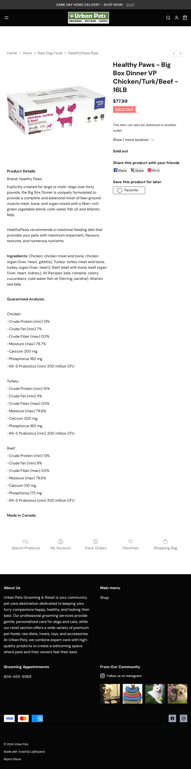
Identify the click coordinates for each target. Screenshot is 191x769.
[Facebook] (172, 718)
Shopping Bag (165, 548)
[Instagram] (183, 718)
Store (27, 53)
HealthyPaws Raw (83, 53)
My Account (60, 548)
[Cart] (185, 17)
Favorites (130, 548)
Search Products (26, 548)
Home (12, 53)
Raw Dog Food (50, 53)
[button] (129, 190)
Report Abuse (12, 759)
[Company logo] (88, 18)
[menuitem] (174, 53)
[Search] (168, 17)
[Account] (176, 17)
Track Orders (96, 548)
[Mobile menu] (6, 17)
